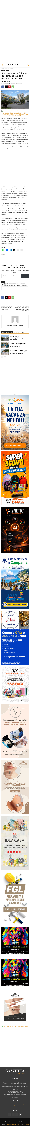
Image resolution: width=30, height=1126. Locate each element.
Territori (7, 68)
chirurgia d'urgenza (6, 285)
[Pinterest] (9, 86)
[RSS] (13, 1114)
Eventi (15, 1121)
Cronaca (12, 1120)
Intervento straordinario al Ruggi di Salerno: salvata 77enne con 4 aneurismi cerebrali (18, 345)
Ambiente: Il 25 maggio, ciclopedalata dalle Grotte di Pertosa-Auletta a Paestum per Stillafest (22, 308)
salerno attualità (20, 287)
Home (2, 68)
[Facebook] (2, 86)
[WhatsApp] (13, 86)
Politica (16, 1120)
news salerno (24, 285)
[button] (2, 65)
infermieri (13, 285)
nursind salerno (13, 287)
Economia (21, 1120)
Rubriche (23, 1121)
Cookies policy (15, 1100)
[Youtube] (20, 1114)
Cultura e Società (8, 1121)
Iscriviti (25, 276)
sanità (3, 288)
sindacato (8, 288)
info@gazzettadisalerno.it (18, 1105)
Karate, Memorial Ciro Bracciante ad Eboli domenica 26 (6, 307)
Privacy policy (15, 1097)
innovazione (8, 1124)
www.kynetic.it (26, 1124)
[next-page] (5, 357)
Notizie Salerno (5, 287)
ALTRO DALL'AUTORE (19, 332)
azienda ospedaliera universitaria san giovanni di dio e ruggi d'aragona (13, 283)
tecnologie (20, 1124)
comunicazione (14, 1124)
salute (26, 287)
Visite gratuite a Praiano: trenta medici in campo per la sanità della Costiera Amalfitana (18, 352)
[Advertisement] (15, 16)
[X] (6, 86)
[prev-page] (2, 357)
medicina (18, 285)
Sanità (11, 68)
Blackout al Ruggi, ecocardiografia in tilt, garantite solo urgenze (18, 338)
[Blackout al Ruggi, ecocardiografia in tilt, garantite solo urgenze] (5, 338)
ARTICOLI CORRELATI (7, 332)
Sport (19, 1121)
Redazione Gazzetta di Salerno (9, 83)
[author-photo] (15, 323)
